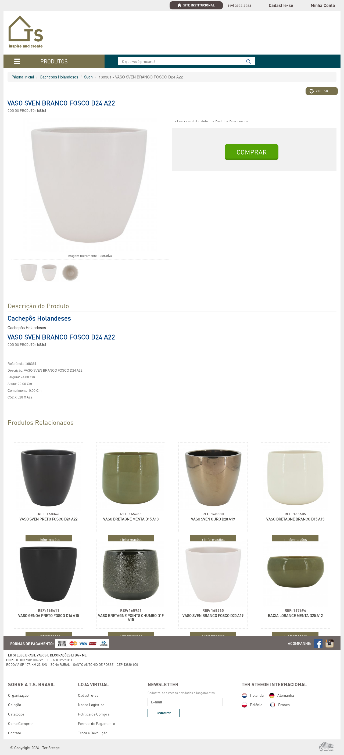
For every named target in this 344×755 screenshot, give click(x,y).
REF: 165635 (131, 514)
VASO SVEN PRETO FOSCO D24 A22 (48, 519)
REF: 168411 (48, 610)
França (284, 704)
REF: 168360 (213, 610)
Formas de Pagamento (96, 723)
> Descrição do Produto (191, 121)
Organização (18, 695)
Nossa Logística (91, 704)
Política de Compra (93, 713)
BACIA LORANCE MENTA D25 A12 (295, 615)
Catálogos (16, 713)
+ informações (48, 635)
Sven (88, 77)
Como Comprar (20, 723)
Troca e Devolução (92, 732)
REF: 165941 (131, 610)
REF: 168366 (48, 514)
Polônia (256, 704)
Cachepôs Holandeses (59, 77)
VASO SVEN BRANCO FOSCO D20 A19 (212, 615)
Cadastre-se (281, 5)
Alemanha (285, 695)
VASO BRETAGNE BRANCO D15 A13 (295, 519)
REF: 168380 (213, 514)
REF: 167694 (295, 610)
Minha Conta (323, 5)
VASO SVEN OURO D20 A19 (213, 519)
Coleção (14, 704)
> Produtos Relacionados (230, 121)
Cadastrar (164, 713)
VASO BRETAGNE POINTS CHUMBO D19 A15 (131, 617)
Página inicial (23, 77)
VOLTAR (322, 91)
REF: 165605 (295, 514)
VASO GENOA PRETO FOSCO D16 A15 (48, 615)
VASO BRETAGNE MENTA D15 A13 (131, 519)
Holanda (257, 695)
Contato (14, 732)
